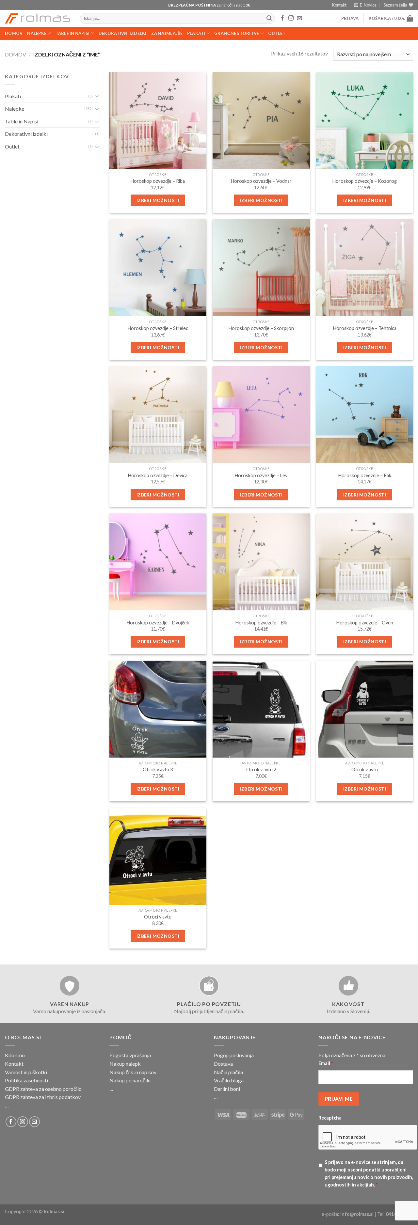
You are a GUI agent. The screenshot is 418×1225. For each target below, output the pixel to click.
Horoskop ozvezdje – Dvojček (158, 622)
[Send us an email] (299, 18)
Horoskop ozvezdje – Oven (364, 622)
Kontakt (339, 5)
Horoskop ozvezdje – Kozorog (364, 181)
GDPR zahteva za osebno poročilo (43, 1089)
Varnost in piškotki (26, 1072)
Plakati (196, 33)
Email (325, 1063)
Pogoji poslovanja (234, 1055)
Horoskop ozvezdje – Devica (157, 475)
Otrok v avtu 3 (158, 769)
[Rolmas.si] (37, 18)
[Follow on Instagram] (291, 18)
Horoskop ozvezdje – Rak (364, 475)
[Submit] (269, 18)
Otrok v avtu (364, 769)
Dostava (223, 1063)
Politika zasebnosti (26, 1080)
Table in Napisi (21, 121)
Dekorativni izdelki (123, 33)
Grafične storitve (236, 33)
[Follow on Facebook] (282, 18)
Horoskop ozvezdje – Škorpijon (261, 328)
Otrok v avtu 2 (261, 769)
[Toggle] (97, 96)
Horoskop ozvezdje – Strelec (158, 328)
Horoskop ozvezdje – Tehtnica (364, 328)
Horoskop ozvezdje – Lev (261, 475)
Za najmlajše (167, 33)
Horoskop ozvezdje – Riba (158, 181)
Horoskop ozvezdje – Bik (261, 622)
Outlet (277, 33)
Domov (14, 33)
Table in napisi (73, 33)
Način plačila (228, 1072)
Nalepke (36, 33)
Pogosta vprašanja (130, 1055)
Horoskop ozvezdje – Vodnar (261, 181)
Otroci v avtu (157, 916)
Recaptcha (330, 1118)
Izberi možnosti (158, 200)
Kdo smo (15, 1055)
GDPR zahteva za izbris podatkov (43, 1097)
